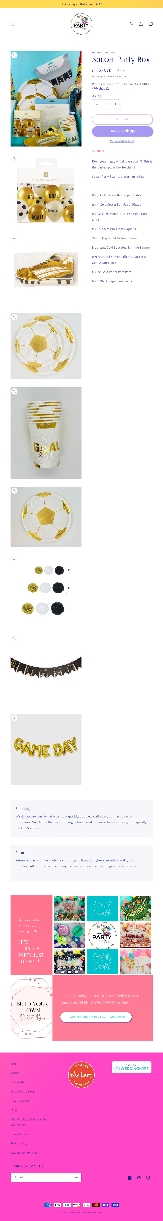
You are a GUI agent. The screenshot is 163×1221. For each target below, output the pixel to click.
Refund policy (19, 1143)
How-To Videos (20, 1100)
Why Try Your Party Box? (25, 1152)
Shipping (97, 76)
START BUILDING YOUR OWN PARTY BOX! (96, 1017)
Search (15, 1072)
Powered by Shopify (94, 1212)
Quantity (97, 96)
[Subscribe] (76, 1177)
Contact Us (17, 1082)
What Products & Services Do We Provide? (29, 1122)
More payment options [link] (122, 141)
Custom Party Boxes (23, 1091)
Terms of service (20, 1134)
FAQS (14, 1110)
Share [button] (100, 150)
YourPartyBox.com (76, 1212)
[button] (12, 23)
